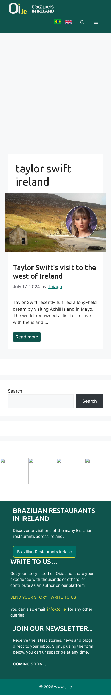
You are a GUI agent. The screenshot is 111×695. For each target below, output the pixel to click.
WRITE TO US (63, 597)
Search (15, 391)
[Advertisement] (55, 91)
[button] (82, 22)
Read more (26, 336)
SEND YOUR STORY (29, 597)
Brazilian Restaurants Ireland (44, 551)
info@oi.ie (56, 609)
